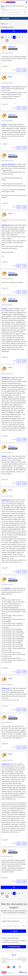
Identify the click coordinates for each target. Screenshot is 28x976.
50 (4, 262)
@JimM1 (4, 124)
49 (4, 203)
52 (4, 357)
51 (4, 288)
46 (4, 66)
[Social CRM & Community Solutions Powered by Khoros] (23, 972)
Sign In (26, 2)
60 (4, 877)
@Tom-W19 (11, 164)
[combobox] (13, 12)
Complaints (4, 961)
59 (4, 839)
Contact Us (24, 961)
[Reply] (24, 70)
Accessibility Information (21, 959)
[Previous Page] (2, 37)
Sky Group (3, 962)
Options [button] (3, 23)
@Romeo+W (6, 87)
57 (4, 705)
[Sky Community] (9, 2)
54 (4, 479)
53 (4, 435)
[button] (25, 46)
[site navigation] (2, 2)
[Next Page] (7, 40)
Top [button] (15, 955)
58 (4, 743)
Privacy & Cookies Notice (7, 959)
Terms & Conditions (22, 958)
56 (4, 668)
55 (4, 568)
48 (4, 144)
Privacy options (5, 958)
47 (4, 104)
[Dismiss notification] (26, 7)
